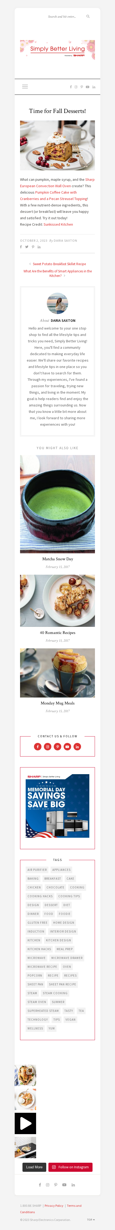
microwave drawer (67, 958)
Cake (70, 878)
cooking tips (69, 896)
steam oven (37, 1002)
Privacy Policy (54, 1206)
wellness (35, 1028)
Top (90, 1219)
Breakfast (52, 878)
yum (52, 1028)
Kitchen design (58, 940)
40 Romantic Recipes (57, 633)
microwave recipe (42, 967)
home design (63, 923)
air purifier (37, 870)
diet (66, 905)
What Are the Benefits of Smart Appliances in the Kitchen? (58, 273)
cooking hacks (40, 896)
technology (38, 1019)
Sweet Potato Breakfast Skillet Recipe (59, 264)
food (48, 914)
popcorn (35, 975)
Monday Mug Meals (58, 703)
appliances (61, 870)
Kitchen (34, 940)
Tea (81, 1011)
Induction (36, 931)
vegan (71, 1019)
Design (33, 905)
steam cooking (55, 993)
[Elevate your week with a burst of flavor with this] (25, 1147)
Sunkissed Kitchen (58, 224)
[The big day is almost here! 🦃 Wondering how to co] (25, 1075)
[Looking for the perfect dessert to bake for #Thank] (25, 1099)
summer (58, 1002)
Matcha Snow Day (57, 559)
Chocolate (55, 887)
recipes (70, 975)
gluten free (38, 923)
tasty (68, 1011)
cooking (77, 887)
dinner (33, 914)
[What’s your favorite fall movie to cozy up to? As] (25, 1123)
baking (33, 878)
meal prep (65, 949)
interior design (63, 931)
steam (32, 993)
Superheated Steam (43, 1011)
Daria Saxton (65, 240)
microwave (37, 958)
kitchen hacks (39, 949)
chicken (34, 887)
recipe (53, 975)
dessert (51, 905)
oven (67, 967)
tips (56, 1019)
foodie (65, 914)
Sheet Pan (35, 984)
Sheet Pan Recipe (62, 984)
